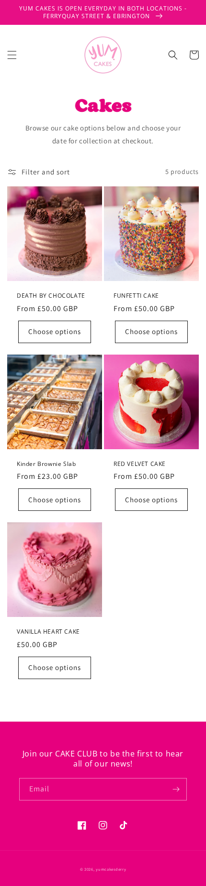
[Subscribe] (175, 789)
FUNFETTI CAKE (136, 296)
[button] (12, 54)
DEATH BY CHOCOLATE (51, 296)
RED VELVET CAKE (140, 464)
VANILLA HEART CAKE (48, 632)
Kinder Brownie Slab (46, 464)
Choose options (54, 331)
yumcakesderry (111, 869)
